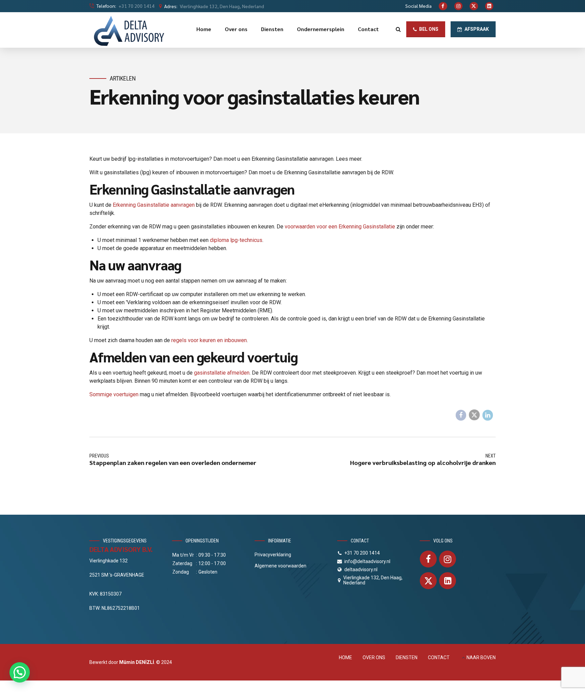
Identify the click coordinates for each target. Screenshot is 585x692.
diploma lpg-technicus (236, 240)
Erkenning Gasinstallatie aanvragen (154, 205)
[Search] (398, 29)
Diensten (272, 28)
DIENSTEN (406, 657)
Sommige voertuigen (113, 394)
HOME (345, 657)
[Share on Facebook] (461, 415)
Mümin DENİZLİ (136, 662)
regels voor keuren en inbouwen (209, 340)
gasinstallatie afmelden (222, 373)
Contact (368, 28)
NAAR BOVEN (481, 657)
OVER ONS (374, 657)
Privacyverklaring (273, 554)
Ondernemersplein (320, 28)
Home (203, 28)
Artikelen (123, 78)
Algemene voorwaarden (280, 565)
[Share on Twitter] (474, 414)
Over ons (236, 28)
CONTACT (439, 657)
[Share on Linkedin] (487, 415)
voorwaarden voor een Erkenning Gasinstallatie (340, 226)
